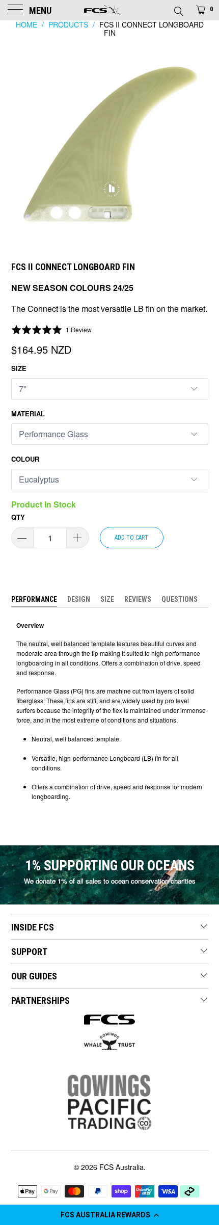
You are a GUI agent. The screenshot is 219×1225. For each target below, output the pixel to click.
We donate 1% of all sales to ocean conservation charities (110, 881)
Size (18, 368)
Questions (179, 599)
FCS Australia (121, 1167)
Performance (34, 599)
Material (28, 413)
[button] (109, 1215)
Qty (18, 517)
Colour (25, 459)
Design (78, 599)
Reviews (137, 599)
